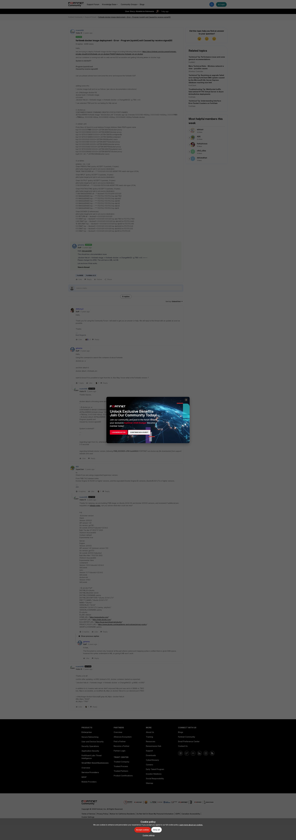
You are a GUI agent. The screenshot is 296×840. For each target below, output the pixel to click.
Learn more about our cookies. (191, 825)
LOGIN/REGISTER (118, 432)
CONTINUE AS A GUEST (139, 432)
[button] (148, 835)
